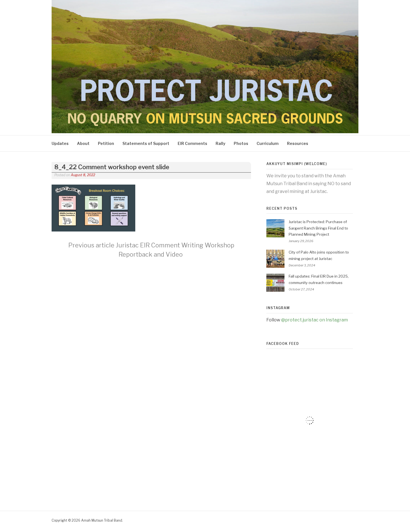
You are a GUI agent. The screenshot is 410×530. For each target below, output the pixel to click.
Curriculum (268, 143)
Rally (220, 143)
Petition (106, 143)
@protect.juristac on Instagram (314, 320)
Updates (60, 143)
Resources (297, 143)
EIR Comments (192, 143)
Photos (241, 143)
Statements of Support (145, 143)
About (83, 143)
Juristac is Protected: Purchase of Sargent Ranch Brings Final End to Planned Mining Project (318, 228)
